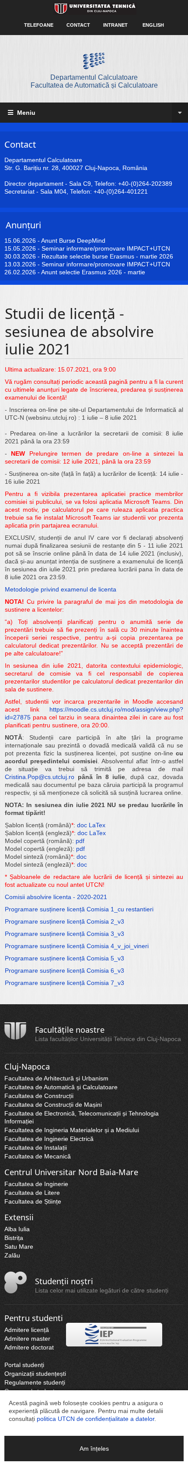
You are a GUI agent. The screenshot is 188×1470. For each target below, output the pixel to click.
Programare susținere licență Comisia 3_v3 (64, 933)
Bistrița (13, 1237)
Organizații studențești (35, 1373)
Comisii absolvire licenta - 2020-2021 (56, 896)
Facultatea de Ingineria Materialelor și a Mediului (71, 1129)
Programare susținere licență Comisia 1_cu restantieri (79, 909)
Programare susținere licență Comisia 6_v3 (64, 970)
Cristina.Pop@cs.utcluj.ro (39, 776)
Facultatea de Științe (32, 1201)
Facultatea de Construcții (38, 1095)
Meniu (25, 112)
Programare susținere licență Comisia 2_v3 (64, 921)
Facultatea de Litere (32, 1192)
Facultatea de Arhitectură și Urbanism (56, 1078)
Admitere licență (26, 1329)
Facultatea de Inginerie (36, 1183)
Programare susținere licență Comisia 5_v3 (64, 958)
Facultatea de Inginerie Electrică (49, 1138)
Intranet (115, 25)
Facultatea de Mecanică (37, 1156)
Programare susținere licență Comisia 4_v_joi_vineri (77, 945)
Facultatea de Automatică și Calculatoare (61, 1087)
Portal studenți (24, 1364)
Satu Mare (18, 1246)
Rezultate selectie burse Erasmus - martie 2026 (107, 256)
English (153, 25)
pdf (80, 840)
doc (82, 825)
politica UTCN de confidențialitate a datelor (95, 1418)
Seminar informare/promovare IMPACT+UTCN (106, 248)
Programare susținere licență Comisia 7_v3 (64, 982)
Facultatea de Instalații (35, 1147)
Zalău (12, 1255)
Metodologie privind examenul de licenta (60, 589)
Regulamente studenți (34, 1382)
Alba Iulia (17, 1229)
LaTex (97, 825)
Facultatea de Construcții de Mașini (53, 1104)
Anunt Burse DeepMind (73, 240)
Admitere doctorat (29, 1347)
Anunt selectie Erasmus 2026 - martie (93, 272)
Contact (78, 25)
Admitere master (27, 1338)
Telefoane (38, 25)
